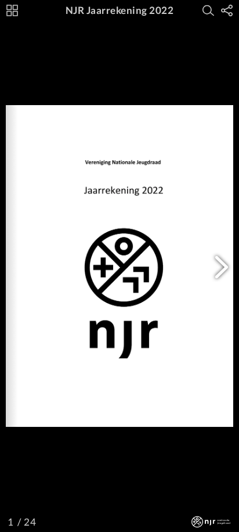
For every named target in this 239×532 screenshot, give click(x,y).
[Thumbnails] (12, 10)
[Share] (227, 10)
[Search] (208, 10)
